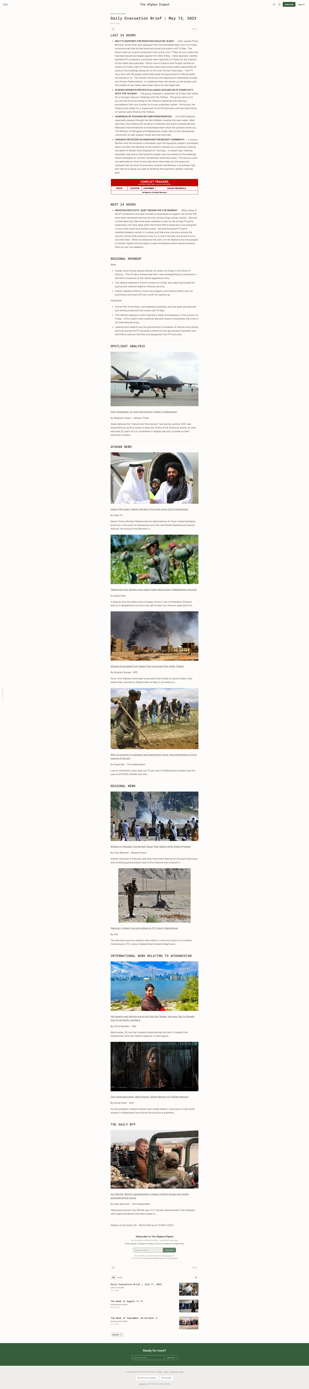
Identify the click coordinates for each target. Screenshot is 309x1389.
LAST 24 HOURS (117, 1287)
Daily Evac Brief (118, 14)
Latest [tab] (119, 1277)
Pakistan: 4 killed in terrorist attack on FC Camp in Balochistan (144, 928)
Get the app (166, 1378)
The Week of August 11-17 (127, 1301)
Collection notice (177, 1372)
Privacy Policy (173, 1258)
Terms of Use (166, 1256)
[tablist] (117, 1277)
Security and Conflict (119, 1304)
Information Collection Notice (153, 1258)
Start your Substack (148, 1378)
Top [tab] (113, 1277)
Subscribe (289, 4)
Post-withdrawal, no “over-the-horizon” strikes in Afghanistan (144, 411)
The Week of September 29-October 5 (134, 1317)
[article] (154, 1289)
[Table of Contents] (2, 694)
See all (115, 1334)
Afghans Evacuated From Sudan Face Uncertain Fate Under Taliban (147, 666)
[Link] (107, 35)
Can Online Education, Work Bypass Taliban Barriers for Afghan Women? (150, 1096)
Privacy (159, 1372)
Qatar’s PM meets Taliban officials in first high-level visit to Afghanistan (149, 509)
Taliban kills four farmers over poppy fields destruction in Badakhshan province (154, 589)
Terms (166, 1372)
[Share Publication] (279, 4)
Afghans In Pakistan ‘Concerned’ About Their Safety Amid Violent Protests (151, 846)
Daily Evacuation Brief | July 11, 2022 (136, 1284)
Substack (142, 1384)
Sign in (301, 4)
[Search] (274, 4)
